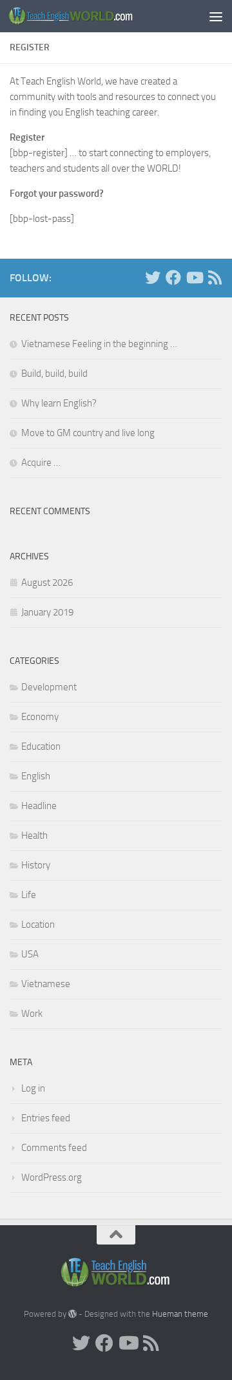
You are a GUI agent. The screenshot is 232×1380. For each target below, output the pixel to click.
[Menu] (216, 16)
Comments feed (54, 1148)
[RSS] (214, 277)
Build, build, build (54, 373)
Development (49, 687)
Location (38, 924)
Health (34, 835)
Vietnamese (45, 984)
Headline (39, 806)
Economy (40, 717)
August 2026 (47, 582)
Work (32, 1013)
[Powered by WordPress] (72, 1314)
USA (30, 954)
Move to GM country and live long (88, 433)
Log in (33, 1088)
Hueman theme (180, 1314)
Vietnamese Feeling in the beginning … (99, 344)
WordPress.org (51, 1177)
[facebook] (173, 277)
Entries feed (45, 1118)
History (35, 865)
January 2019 (47, 612)
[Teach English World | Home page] (91, 15)
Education (41, 746)
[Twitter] (152, 277)
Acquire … (41, 462)
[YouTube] (194, 277)
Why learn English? (59, 403)
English (35, 776)
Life (28, 895)
